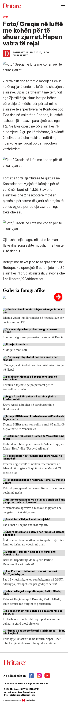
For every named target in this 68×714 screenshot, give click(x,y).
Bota (5, 17)
